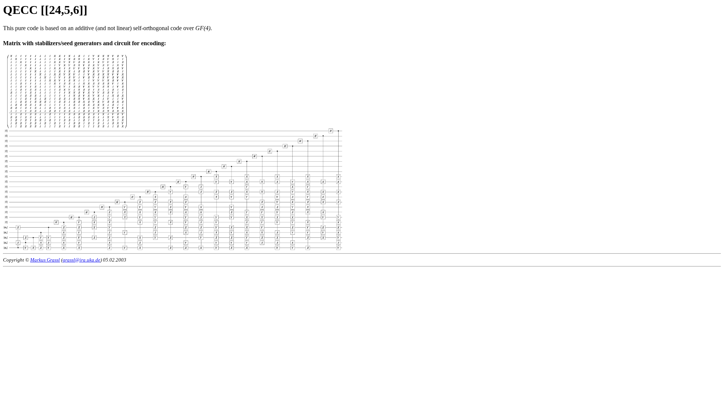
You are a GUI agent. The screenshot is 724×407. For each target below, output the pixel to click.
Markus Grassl (45, 260)
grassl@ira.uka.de (81, 260)
